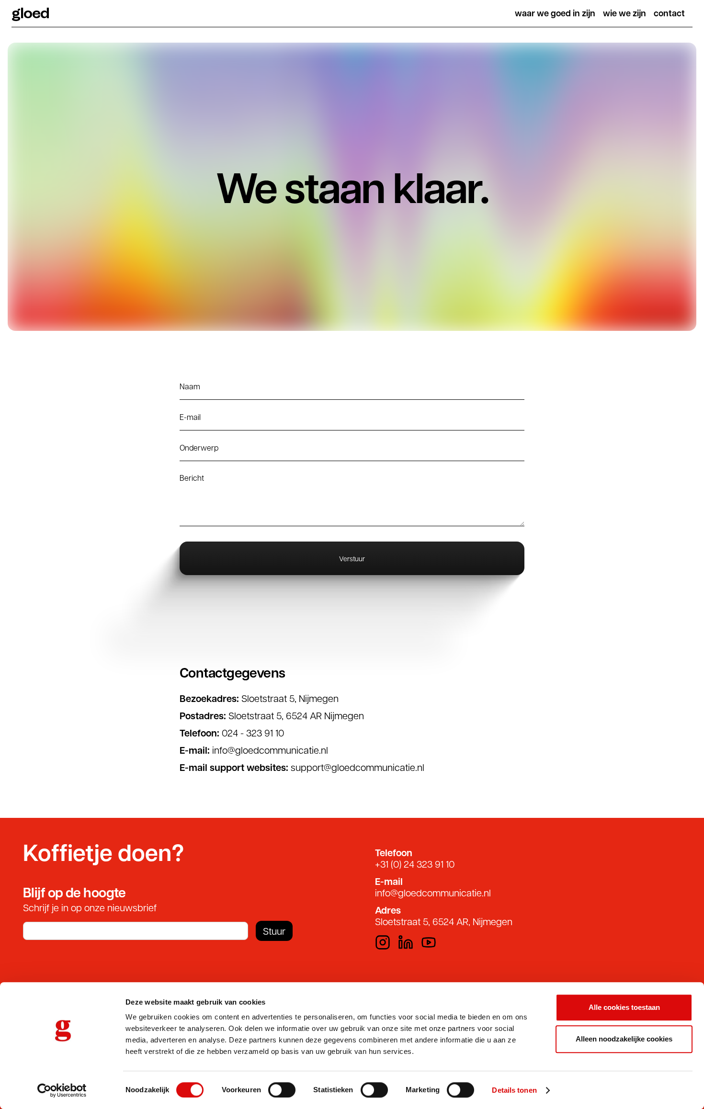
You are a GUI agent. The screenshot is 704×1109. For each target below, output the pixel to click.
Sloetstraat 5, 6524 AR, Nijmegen (443, 921)
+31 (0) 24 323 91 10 (414, 864)
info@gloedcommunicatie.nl (270, 750)
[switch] (281, 1090)
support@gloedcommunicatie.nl (357, 767)
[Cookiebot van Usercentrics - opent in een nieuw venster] (62, 1090)
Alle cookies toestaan (624, 1007)
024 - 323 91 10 (253, 732)
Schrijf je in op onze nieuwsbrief (90, 907)
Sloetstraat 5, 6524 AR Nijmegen (296, 715)
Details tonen (514, 1090)
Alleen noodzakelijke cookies (624, 1039)
